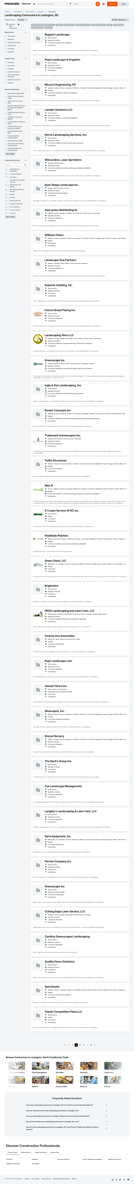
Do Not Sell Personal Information (61, 1178)
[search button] (98, 4)
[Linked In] (112, 1180)
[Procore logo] (12, 4)
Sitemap (74, 1178)
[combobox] (83, 4)
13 (91, 1045)
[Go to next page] (94, 1044)
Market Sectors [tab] (26, 1152)
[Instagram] (124, 1180)
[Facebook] (116, 1180)
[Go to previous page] (65, 1044)
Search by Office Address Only (13, 26)
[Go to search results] (25, 165)
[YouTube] (128, 1179)
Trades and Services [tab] (41, 1152)
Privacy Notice (35, 1178)
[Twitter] (120, 1180)
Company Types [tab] (12, 1152)
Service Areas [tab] (55, 1152)
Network (26, 4)
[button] (5, 36)
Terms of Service (46, 1178)
